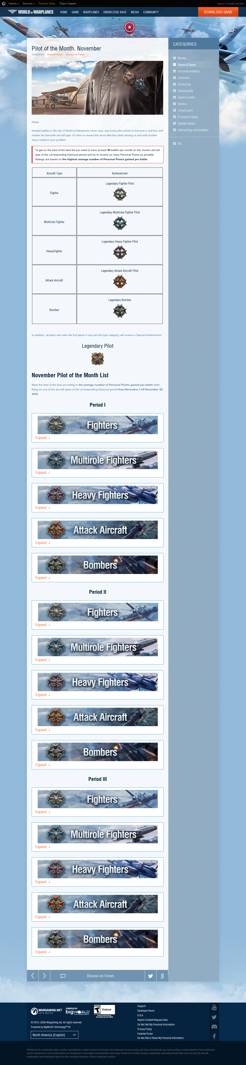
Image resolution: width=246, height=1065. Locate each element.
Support (141, 1006)
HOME (63, 12)
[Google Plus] (162, 975)
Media (182, 58)
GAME (75, 12)
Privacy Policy (144, 1029)
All (179, 143)
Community (185, 91)
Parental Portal (145, 1033)
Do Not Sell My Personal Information (156, 1024)
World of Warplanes (30, 11)
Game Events (186, 97)
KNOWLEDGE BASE (115, 12)
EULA (140, 1015)
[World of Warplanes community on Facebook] (214, 1036)
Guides (182, 104)
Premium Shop (188, 117)
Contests (184, 77)
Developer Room (145, 1010)
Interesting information (193, 130)
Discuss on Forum (75, 54)
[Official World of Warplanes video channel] (214, 1007)
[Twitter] (150, 975)
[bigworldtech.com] (78, 1011)
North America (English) (49, 1034)
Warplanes (91, 12)
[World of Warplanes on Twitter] (214, 1017)
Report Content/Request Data (152, 1020)
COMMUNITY (151, 12)
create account (236, 3)
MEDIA (135, 12)
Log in (220, 3)
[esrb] (104, 1011)
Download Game (218, 12)
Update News (186, 123)
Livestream (185, 110)
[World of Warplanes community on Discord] (214, 1026)
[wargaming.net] (46, 1011)
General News (187, 64)
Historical (184, 84)
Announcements (189, 71)
